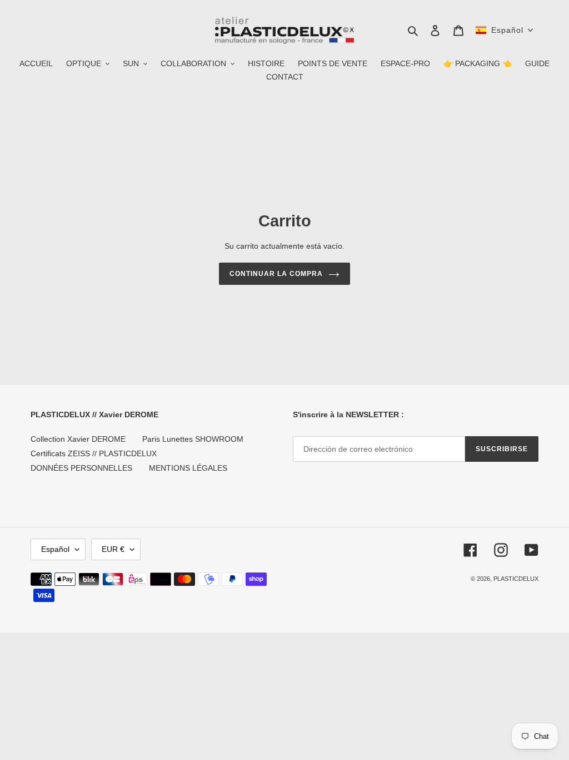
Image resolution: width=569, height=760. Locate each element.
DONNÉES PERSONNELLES (81, 467)
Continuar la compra (275, 274)
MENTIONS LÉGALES (188, 467)
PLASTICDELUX (515, 578)
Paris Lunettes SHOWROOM (192, 439)
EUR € (113, 549)
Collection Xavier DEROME (78, 439)
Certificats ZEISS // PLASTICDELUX (94, 453)
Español (55, 549)
